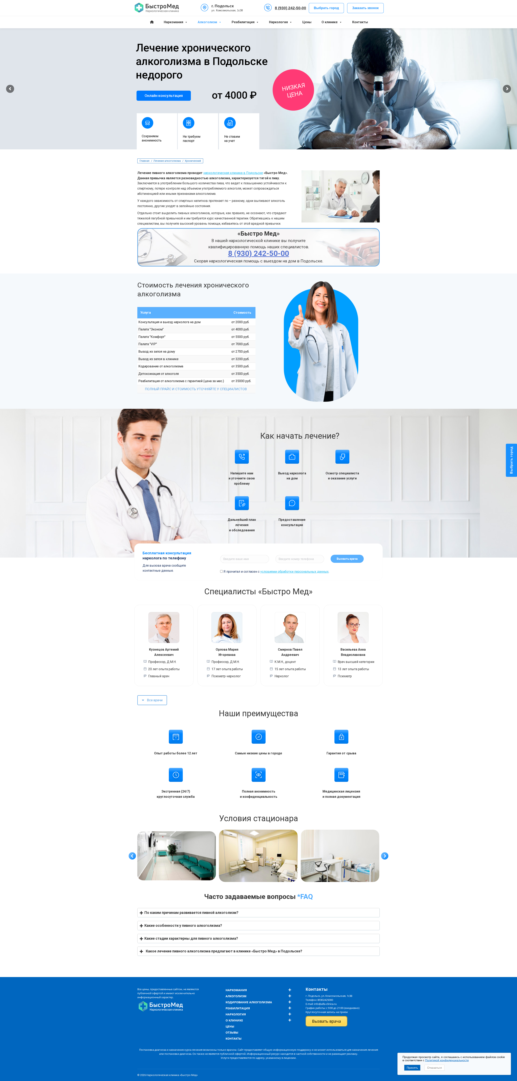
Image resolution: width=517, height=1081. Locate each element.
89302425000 (325, 1000)
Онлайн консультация (164, 95)
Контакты (360, 22)
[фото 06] (176, 856)
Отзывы (232, 1032)
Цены (306, 22)
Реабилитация (243, 22)
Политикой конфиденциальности (447, 1060)
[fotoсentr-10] (258, 856)
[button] (132, 856)
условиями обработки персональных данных (294, 572)
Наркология (278, 22)
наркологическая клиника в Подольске (233, 173)
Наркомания (173, 22)
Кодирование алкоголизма (249, 1002)
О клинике (330, 22)
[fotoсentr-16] (340, 856)
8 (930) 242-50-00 (290, 8)
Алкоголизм (207, 22)
